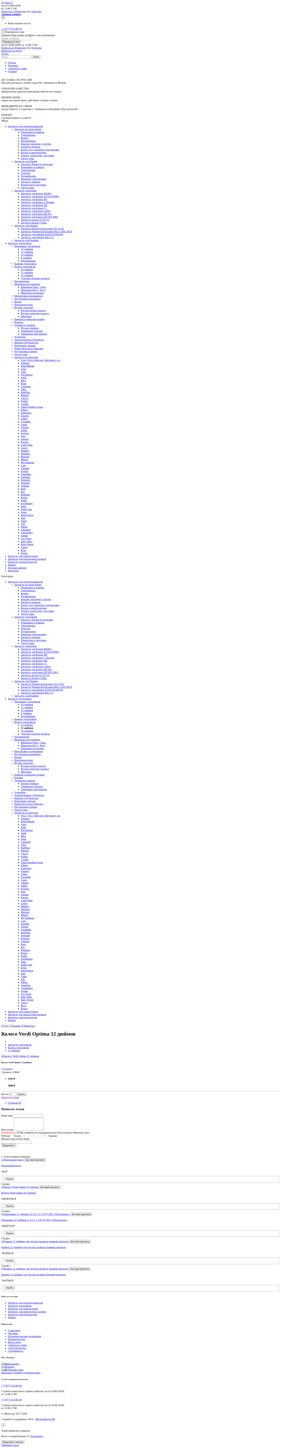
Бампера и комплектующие (29, 319)
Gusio (24, 424)
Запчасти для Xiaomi (25, 161)
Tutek (24, 521)
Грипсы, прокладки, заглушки (37, 155)
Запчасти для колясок (20, 243)
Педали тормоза (30, 328)
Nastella (25, 468)
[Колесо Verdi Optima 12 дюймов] (20, 1056)
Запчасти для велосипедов (22, 562)
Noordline (26, 474)
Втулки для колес (23, 307)
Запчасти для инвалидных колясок (27, 559)
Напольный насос (11, 1165)
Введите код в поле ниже (15, 1138)
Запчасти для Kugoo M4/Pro (36, 193)
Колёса (24, 138)
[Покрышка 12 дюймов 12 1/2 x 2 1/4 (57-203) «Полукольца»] (36, 1214)
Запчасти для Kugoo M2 (34, 205)
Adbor (24, 418)
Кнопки (18, 322)
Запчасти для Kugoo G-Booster (37, 202)
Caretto (24, 404)
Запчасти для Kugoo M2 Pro (36, 214)
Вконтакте (7, 1372)
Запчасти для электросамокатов (25, 126)
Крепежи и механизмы (33, 179)
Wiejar (24, 526)
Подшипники (28, 141)
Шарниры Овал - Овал (33, 287)
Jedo (23, 436)
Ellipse (24, 410)
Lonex (24, 448)
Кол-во (5, 1094)
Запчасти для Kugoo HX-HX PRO (39, 217)
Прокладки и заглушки (33, 184)
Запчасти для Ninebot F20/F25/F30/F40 (42, 234)
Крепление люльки (25, 345)
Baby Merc (26, 541)
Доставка (13, 65)
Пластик (25, 173)
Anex (24, 369)
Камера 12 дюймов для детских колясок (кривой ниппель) (33, 1274)
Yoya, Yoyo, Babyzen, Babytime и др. (40, 360)
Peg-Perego (27, 374)
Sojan (24, 512)
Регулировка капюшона (27, 298)
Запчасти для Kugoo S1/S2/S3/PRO (40, 196)
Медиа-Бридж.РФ (45, 1419)
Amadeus (26, 529)
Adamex (25, 363)
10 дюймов (27, 249)
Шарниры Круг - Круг (33, 290)
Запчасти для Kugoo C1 (34, 208)
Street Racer (27, 515)
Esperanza (26, 412)
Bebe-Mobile (27, 366)
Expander (26, 421)
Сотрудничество (17, 1348)
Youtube (17, 1372)
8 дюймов (26, 257)
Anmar (24, 535)
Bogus (24, 553)
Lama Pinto (27, 445)
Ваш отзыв (7, 1129)
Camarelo (26, 386)
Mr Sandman (27, 462)
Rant (23, 488)
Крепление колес (23, 304)
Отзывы (12, 71)
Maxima (25, 456)
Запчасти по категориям (27, 129)
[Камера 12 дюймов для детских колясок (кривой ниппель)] (35, 1268)
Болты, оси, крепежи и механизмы (40, 149)
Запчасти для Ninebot (26, 225)
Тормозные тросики (32, 331)
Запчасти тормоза (30, 146)
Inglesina (25, 477)
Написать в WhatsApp (13, 11)
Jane (23, 518)
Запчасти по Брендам (26, 357)
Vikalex (25, 427)
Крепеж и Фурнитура (26, 342)
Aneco (24, 547)
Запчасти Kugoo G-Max (34, 222)
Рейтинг (6, 1135)
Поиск (36, 57)
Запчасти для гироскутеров (23, 556)
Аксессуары (27, 158)
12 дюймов (27, 252)
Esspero (25, 415)
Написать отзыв (10, 1097)
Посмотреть (36, 1436)
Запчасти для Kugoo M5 (34, 199)
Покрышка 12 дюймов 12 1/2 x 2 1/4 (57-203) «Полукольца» (34, 1220)
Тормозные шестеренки (34, 334)
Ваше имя (6, 1115)
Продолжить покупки (13, 1442)
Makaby (25, 450)
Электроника (28, 135)
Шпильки (26, 316)
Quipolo (25, 486)
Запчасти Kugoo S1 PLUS (35, 219)
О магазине (14, 1330)
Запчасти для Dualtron (26, 240)
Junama (25, 439)
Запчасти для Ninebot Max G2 (37, 237)
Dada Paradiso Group (32, 407)
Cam (23, 465)
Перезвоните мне (11, 42)
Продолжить (9, 1145)
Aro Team (26, 538)
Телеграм (36, 11)
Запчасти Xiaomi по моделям (37, 164)
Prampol (25, 483)
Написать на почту (11, 50)
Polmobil (25, 480)
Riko (23, 380)
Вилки (18, 301)
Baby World (27, 544)
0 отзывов (6, 1068)
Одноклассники (31, 1372)
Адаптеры (20, 336)
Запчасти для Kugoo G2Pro (36, 211)
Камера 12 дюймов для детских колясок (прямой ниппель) (33, 1247)
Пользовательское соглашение (24, 1336)
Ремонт (12, 565)
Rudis (24, 500)
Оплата (12, 62)
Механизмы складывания (28, 296)
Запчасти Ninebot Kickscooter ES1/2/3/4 (42, 228)
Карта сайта (14, 1342)
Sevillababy (27, 503)
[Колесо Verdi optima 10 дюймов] (20, 1187)
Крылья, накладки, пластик (36, 143)
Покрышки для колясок (27, 246)
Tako (23, 389)
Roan (23, 383)
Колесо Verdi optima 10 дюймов (18, 1193)
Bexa (23, 550)
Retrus (24, 497)
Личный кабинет (17, 567)
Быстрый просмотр (35, 1160)
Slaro (23, 506)
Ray (23, 491)
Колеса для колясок (25, 266)
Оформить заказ (10, 1445)
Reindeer (25, 494)
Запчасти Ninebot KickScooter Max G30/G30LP (46, 231)
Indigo (24, 430)
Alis (23, 524)
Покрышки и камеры (32, 132)
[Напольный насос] (12, 1159)
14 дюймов (27, 255)
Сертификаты (15, 1351)
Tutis (23, 372)
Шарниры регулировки (27, 284)
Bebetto (25, 395)
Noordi (24, 471)
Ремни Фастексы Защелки (28, 348)
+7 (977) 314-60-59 (11, 28)
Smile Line (26, 509)
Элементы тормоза (24, 325)
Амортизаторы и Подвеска (29, 339)
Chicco (24, 398)
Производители (16, 1339)
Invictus (25, 433)
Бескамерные (28, 260)
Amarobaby (27, 532)
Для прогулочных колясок (35, 278)
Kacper (24, 442)
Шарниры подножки (32, 293)
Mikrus (24, 459)
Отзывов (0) (14, 1103)
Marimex (25, 453)
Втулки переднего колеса (35, 313)
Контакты (13, 570)
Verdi (23, 377)
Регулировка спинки (25, 351)
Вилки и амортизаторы (34, 152)
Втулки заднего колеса (33, 310)
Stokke (24, 401)
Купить (21, 1094)
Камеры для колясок (25, 263)
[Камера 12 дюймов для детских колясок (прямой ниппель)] (35, 1241)
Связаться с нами (17, 68)
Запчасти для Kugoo (25, 190)
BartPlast (25, 392)
